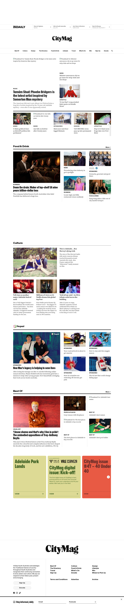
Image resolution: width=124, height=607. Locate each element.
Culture (25, 51)
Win (90, 51)
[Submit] (95, 602)
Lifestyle (65, 51)
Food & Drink (55, 51)
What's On (82, 51)
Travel (74, 51)
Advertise (75, 579)
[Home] (23, 27)
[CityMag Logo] (62, 39)
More (107, 147)
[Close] (121, 599)
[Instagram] (17, 593)
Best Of (17, 51)
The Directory (43, 51)
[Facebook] (14, 593)
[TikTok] (20, 593)
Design (33, 51)
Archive (95, 579)
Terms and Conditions (59, 579)
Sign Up (97, 51)
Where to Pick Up (99, 573)
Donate (106, 51)
